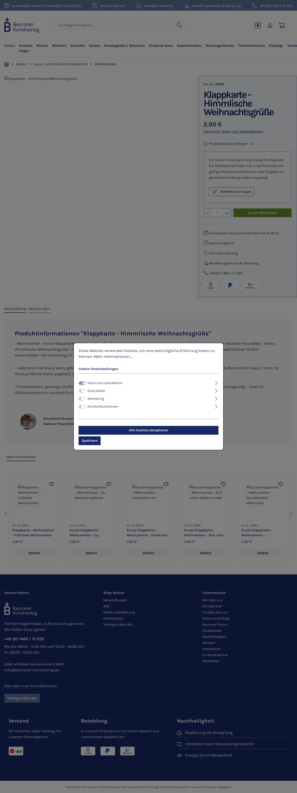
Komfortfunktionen (102, 407)
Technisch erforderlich (105, 383)
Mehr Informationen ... (113, 356)
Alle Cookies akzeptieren (148, 430)
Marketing (95, 399)
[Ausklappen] (216, 382)
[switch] (82, 391)
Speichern (90, 441)
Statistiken (96, 391)
